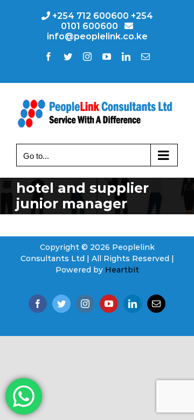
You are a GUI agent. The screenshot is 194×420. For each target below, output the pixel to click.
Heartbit (122, 270)
